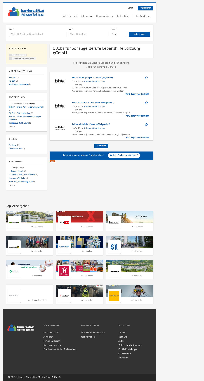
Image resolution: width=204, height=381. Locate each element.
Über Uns (122, 337)
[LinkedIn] (17, 339)
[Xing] (13, 339)
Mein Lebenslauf (69, 16)
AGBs (121, 341)
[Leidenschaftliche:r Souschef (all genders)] (60, 128)
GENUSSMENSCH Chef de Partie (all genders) (93, 103)
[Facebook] (8, 339)
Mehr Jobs (101, 146)
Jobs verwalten (88, 337)
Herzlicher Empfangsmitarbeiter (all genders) (92, 78)
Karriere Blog (122, 16)
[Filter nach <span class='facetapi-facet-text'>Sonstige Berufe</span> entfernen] (10, 55)
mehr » (12, 126)
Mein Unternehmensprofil (93, 333)
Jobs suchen (86, 16)
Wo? (71, 29)
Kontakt (122, 333)
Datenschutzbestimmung (130, 345)
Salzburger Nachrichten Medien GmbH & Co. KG (38, 377)
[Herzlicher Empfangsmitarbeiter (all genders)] (60, 81)
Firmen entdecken (104, 16)
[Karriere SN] (26, 11)
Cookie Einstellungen (127, 349)
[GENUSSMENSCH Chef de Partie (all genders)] (60, 106)
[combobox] (37, 34)
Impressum (123, 358)
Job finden (48, 337)
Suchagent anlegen (52, 345)
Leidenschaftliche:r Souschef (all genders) (91, 124)
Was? (11, 29)
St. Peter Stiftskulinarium (94, 81)
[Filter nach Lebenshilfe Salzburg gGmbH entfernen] (10, 103)
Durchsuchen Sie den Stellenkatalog (59, 349)
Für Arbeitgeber (143, 16)
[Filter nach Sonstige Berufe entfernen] (10, 168)
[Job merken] (147, 77)
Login (130, 8)
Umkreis (114, 29)
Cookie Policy (124, 354)
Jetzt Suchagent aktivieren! (125, 155)
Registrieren (145, 8)
